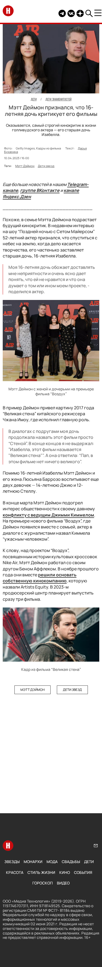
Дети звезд (46, 166)
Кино (64, 872)
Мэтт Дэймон (25, 166)
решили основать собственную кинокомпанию (39, 578)
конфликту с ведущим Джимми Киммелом (48, 515)
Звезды (12, 861)
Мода (52, 861)
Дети (89, 861)
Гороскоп (42, 883)
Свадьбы (71, 861)
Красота (14, 872)
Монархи (33, 861)
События (83, 872)
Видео (63, 883)
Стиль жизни (41, 872)
